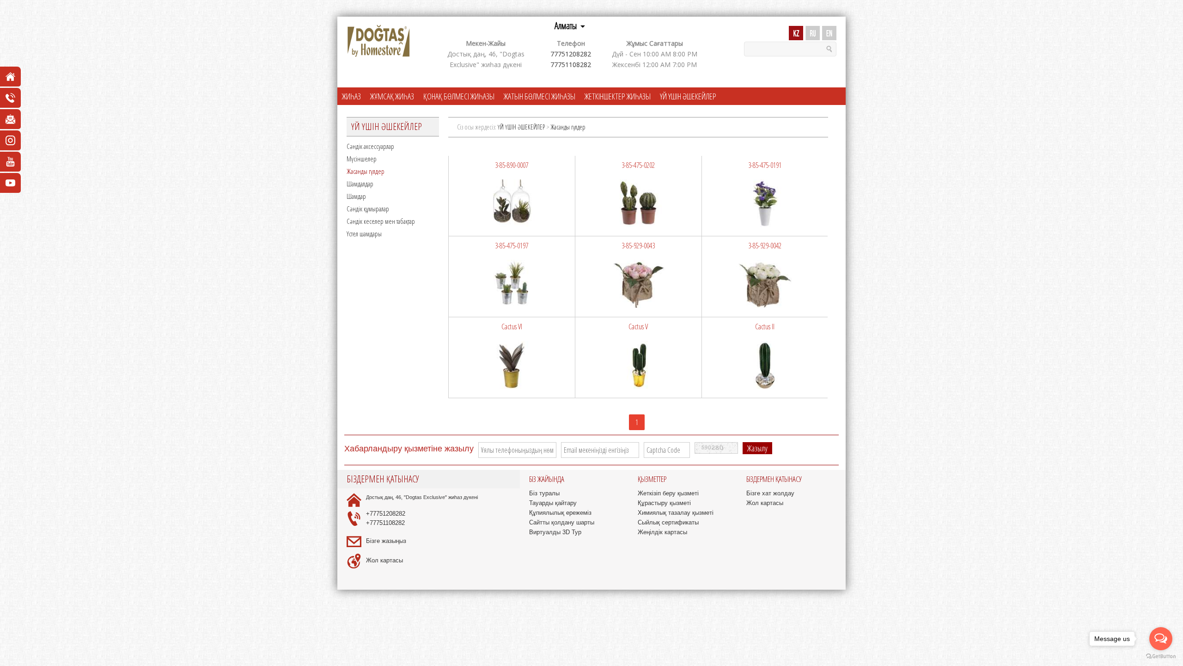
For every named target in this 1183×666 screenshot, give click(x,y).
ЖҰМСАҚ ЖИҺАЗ (392, 96)
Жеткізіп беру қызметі (668, 493)
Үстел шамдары (364, 233)
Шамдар (356, 196)
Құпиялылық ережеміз (560, 512)
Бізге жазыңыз (386, 540)
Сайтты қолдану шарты (561, 522)
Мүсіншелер (362, 158)
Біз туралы (544, 493)
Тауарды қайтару (553, 503)
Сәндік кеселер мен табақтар (381, 221)
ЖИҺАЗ (351, 96)
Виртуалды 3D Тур (555, 532)
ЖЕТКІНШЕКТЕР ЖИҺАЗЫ (618, 96)
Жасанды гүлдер (365, 171)
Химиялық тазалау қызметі (675, 512)
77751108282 (570, 64)
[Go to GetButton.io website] (1161, 657)
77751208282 (570, 53)
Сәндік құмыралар (368, 208)
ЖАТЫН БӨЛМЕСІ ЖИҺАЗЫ (539, 96)
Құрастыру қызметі (664, 503)
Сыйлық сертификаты (668, 522)
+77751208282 (385, 513)
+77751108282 (385, 522)
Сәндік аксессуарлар (370, 146)
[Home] (378, 41)
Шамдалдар (360, 183)
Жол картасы (384, 560)
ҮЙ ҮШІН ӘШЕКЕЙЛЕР (688, 96)
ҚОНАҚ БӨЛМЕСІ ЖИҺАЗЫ (458, 96)
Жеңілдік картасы (662, 532)
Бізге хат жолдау (770, 493)
